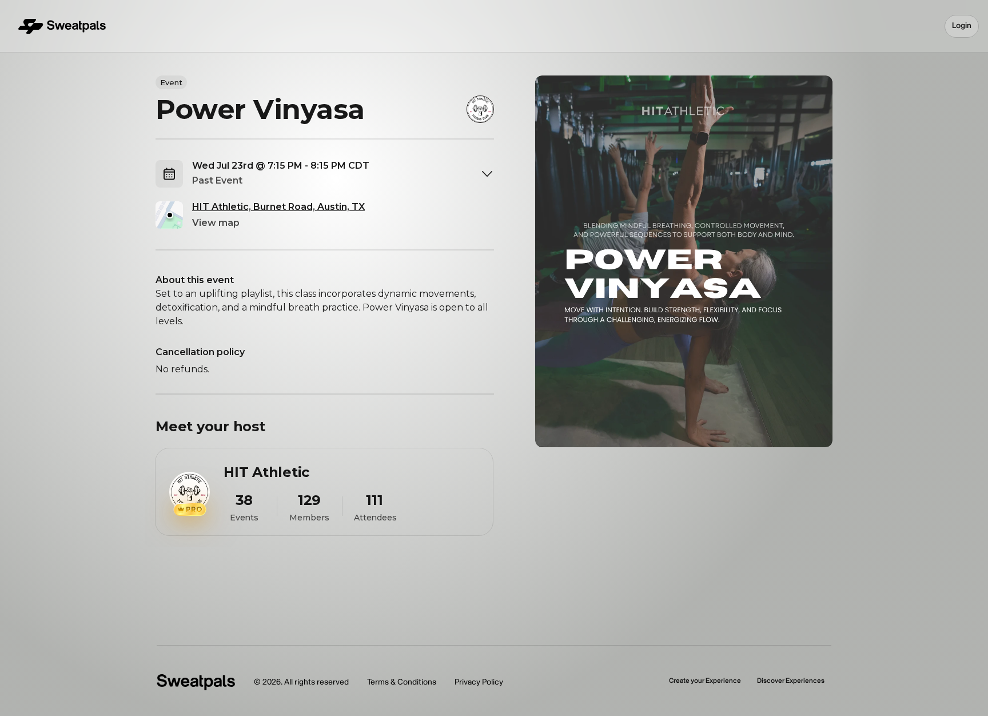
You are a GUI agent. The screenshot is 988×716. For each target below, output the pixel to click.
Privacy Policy (479, 682)
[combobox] (343, 174)
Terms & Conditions (401, 682)
